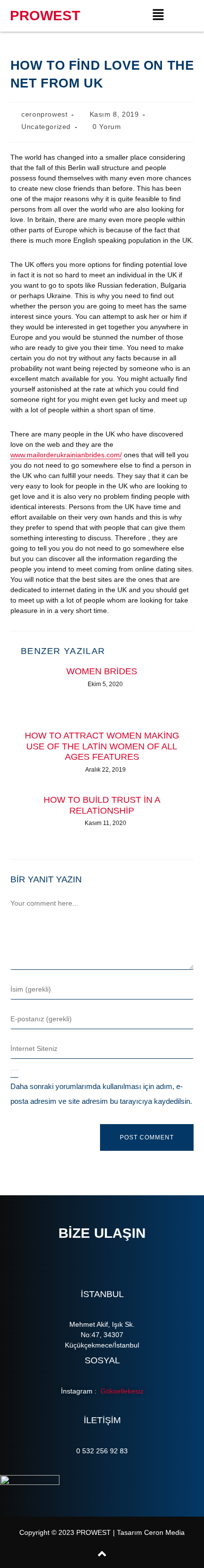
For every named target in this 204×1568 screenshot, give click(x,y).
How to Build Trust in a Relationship (102, 805)
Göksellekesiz (121, 1391)
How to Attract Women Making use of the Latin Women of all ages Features (102, 746)
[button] (158, 16)
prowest (45, 15)
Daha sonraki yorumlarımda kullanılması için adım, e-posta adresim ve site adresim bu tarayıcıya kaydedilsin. (101, 1093)
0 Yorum (107, 127)
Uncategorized (46, 127)
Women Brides (101, 671)
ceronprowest (44, 114)
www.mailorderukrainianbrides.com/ (66, 455)
